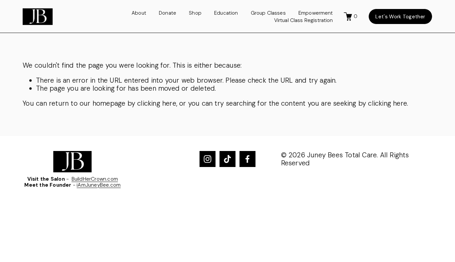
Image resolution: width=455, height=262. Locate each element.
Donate (167, 13)
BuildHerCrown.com (95, 179)
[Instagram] (208, 159)
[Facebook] (247, 159)
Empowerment (315, 13)
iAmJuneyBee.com (99, 185)
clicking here (156, 103)
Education (226, 13)
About (139, 13)
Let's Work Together (400, 16)
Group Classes (268, 13)
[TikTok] (227, 159)
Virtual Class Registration (303, 20)
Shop (195, 13)
